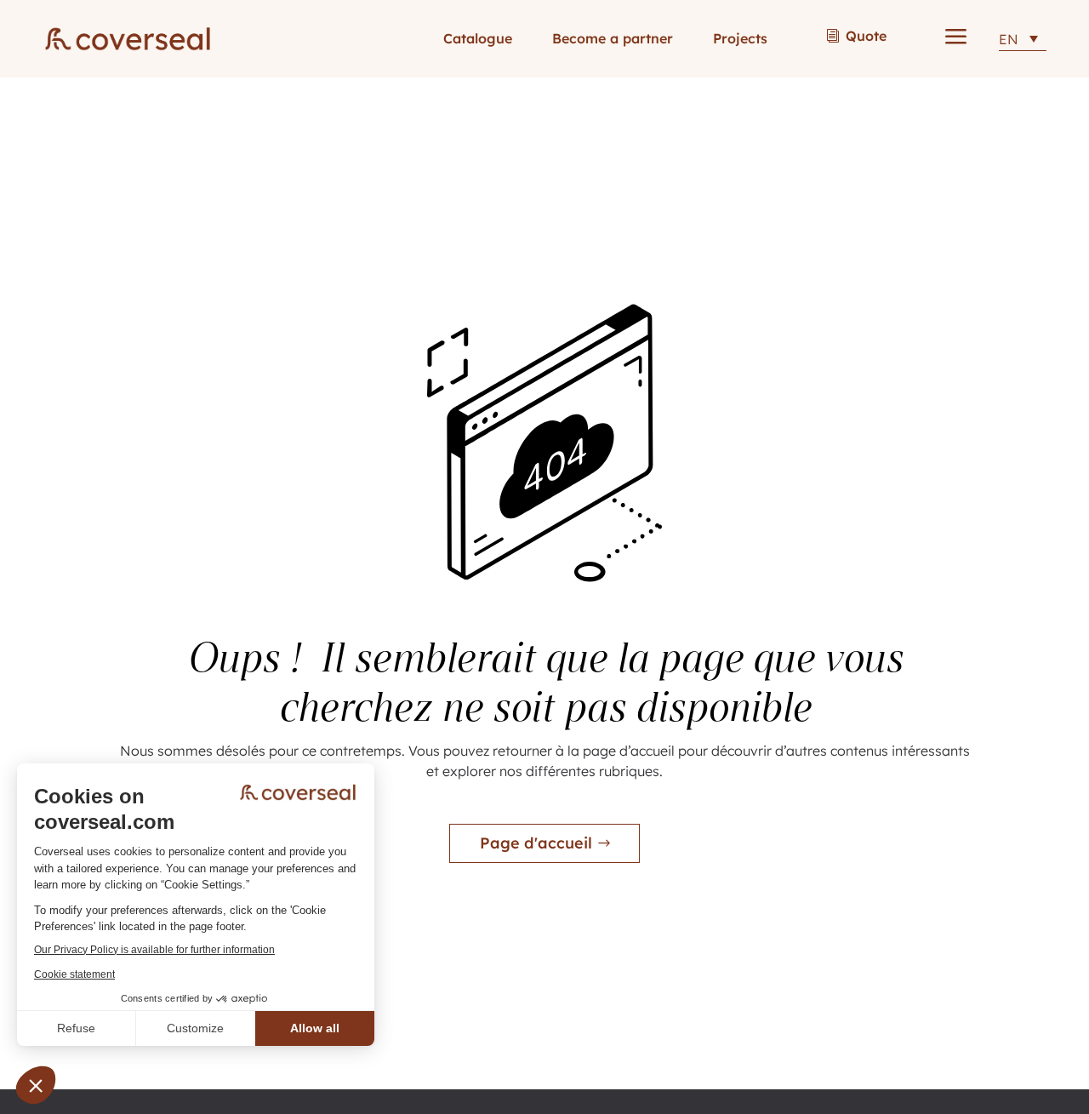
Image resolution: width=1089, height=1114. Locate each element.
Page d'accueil (536, 843)
